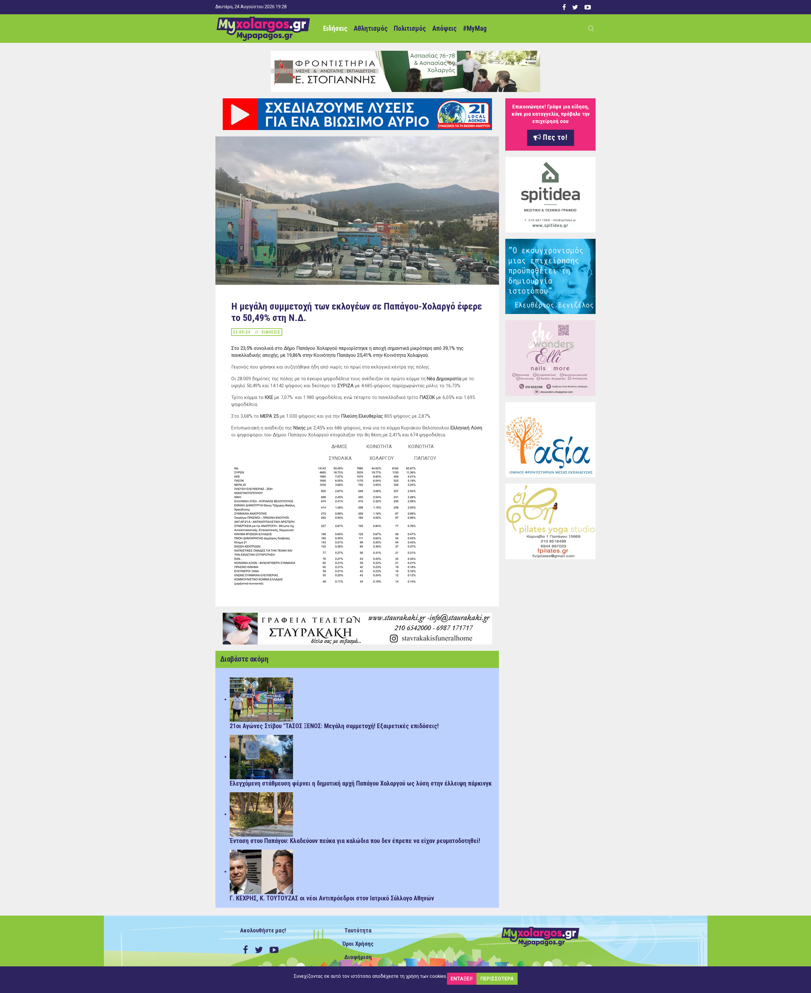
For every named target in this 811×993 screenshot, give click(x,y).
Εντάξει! (462, 979)
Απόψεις (444, 28)
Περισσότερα (497, 979)
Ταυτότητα (358, 930)
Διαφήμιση (358, 957)
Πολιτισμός (410, 28)
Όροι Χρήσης (358, 943)
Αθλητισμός (370, 28)
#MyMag (475, 28)
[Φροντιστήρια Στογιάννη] (405, 71)
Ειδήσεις (335, 28)
